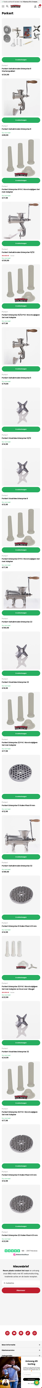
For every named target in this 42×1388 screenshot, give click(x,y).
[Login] (35, 6)
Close (21, 1344)
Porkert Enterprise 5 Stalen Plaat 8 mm (18, 805)
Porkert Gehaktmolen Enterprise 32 (17, 866)
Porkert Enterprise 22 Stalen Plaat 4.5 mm (20, 1235)
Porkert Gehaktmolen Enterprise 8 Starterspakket (16, 69)
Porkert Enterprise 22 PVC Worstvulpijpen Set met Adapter (20, 743)
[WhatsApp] (34, 1333)
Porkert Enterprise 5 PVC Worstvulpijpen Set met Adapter (21, 560)
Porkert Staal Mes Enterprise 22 (15, 682)
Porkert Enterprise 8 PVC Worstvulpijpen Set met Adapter (21, 190)
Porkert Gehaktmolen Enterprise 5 (16, 378)
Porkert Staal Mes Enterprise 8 (15, 498)
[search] (7, 6)
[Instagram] (7, 1333)
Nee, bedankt (31, 1383)
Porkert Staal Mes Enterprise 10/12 (16, 438)
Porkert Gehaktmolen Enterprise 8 (16, 129)
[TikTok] (28, 1333)
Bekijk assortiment (3, 6)
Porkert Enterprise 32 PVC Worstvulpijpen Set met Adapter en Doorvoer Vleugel (20, 987)
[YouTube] (14, 1333)
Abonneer (21, 1290)
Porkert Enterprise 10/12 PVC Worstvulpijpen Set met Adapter (21, 316)
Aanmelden (31, 1379)
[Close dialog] (40, 1358)
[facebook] (21, 1333)
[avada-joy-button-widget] (36, 1382)
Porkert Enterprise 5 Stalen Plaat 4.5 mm (19, 1175)
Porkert (5, 65)
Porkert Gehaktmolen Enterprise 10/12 (18, 252)
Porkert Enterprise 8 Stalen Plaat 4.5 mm (19, 926)
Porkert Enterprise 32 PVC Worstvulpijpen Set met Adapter (20, 1113)
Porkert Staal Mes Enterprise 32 (15, 1051)
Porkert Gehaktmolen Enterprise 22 (17, 622)
